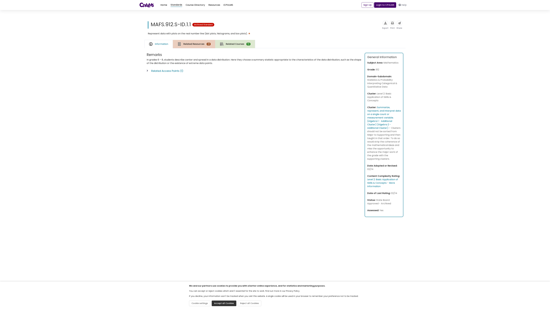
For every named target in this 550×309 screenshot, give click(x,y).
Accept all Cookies (224, 303)
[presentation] (194, 44)
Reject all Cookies (249, 303)
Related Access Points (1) (167, 71)
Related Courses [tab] (238, 44)
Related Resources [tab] (196, 44)
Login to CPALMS (385, 5)
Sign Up (367, 5)
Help (404, 5)
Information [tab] (161, 44)
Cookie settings (199, 303)
